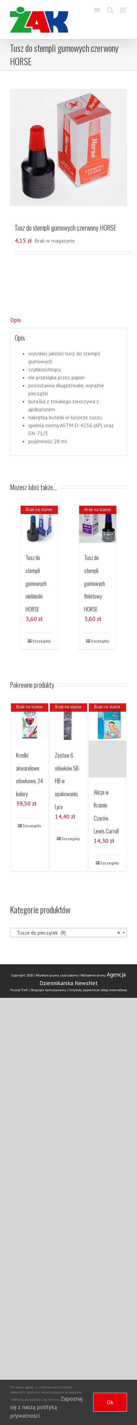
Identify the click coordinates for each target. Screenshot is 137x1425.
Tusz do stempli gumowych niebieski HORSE (36, 583)
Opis (15, 320)
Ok (110, 1402)
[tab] (68, 320)
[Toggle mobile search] (110, 10)
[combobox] (68, 932)
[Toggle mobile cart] (96, 10)
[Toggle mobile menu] (123, 10)
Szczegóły (41, 640)
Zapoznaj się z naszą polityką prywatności (46, 1407)
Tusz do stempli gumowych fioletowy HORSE (94, 583)
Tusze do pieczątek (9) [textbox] (66, 933)
